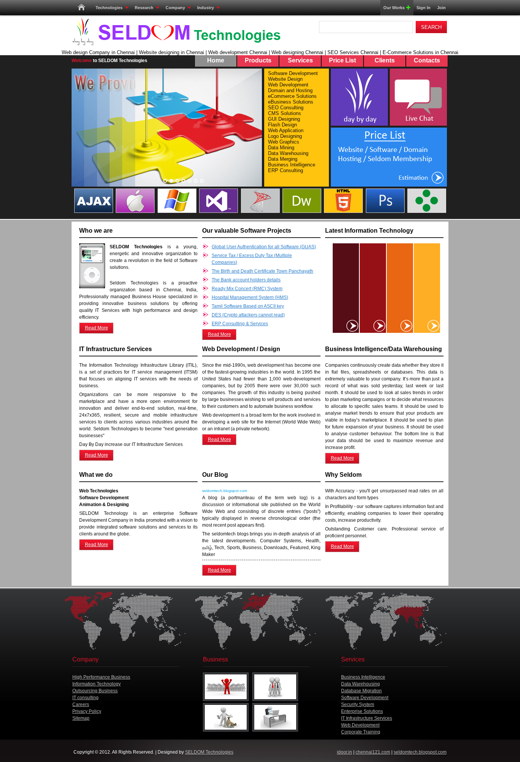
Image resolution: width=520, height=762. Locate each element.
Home (81, 7)
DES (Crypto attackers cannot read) (248, 315)
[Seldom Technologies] (176, 31)
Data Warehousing (360, 684)
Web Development (360, 725)
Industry (205, 7)
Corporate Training (360, 732)
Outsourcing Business (95, 690)
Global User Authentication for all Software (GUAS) (264, 246)
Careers (80, 704)
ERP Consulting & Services (240, 323)
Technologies (109, 7)
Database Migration (361, 690)
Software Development (364, 697)
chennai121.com (373, 752)
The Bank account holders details (246, 280)
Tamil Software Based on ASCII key (248, 306)
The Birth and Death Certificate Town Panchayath (262, 271)
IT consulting (85, 697)
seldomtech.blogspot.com (420, 752)
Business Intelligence (363, 677)
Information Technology (96, 684)
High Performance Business (101, 677)
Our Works (394, 7)
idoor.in (344, 752)
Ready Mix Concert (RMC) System (247, 288)
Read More (96, 328)
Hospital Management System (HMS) (250, 297)
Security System (357, 704)
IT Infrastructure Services (366, 718)
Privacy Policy (86, 711)
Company (175, 7)
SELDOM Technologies (209, 752)
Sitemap (80, 718)
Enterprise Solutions (362, 711)
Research (144, 7)
